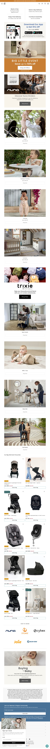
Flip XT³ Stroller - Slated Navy (10, 515)
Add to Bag (14, 487)
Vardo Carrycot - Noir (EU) (31, 580)
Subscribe (25, 713)
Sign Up (13, 742)
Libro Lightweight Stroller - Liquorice (32, 482)
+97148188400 (40, 718)
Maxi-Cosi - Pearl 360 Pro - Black (32, 548)
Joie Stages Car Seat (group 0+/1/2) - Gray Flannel (13, 549)
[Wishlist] (23, 459)
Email (3, 737)
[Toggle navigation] (2, 3)
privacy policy (19, 717)
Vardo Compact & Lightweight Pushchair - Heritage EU (13, 483)
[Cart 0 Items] (48, 3)
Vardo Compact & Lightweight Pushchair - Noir (14, 580)
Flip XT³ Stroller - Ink (8, 613)
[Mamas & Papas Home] (4, 4)
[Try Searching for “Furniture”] (39, 3)
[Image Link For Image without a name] (25, 13)
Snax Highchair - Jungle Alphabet (32, 613)
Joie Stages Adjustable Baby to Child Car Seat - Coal (35, 516)
